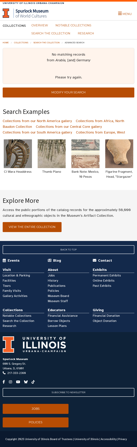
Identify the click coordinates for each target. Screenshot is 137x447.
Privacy (122, 439)
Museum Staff (58, 301)
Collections (21, 42)
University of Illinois (86, 439)
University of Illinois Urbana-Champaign (33, 3)
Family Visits (12, 291)
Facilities (9, 280)
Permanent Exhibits (107, 275)
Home (6, 42)
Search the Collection (50, 33)
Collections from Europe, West (100, 132)
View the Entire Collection (32, 227)
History (53, 280)
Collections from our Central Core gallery (69, 126)
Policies (53, 291)
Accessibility (108, 439)
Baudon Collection (17, 126)
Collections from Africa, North (100, 121)
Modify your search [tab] (68, 92)
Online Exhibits (104, 280)
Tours (7, 286)
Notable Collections (73, 25)
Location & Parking (16, 275)
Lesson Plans (57, 326)
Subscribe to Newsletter (68, 392)
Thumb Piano (51, 172)
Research (86, 33)
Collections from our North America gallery (37, 121)
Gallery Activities (15, 296)
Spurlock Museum (15, 359)
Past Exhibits (102, 286)
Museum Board (58, 296)
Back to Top (68, 249)
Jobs (51, 275)
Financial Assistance (63, 316)
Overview (39, 25)
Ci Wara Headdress (18, 172)
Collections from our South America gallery (37, 132)
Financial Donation (106, 316)
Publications (56, 286)
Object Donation (104, 321)
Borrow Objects (59, 321)
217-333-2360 (16, 373)
